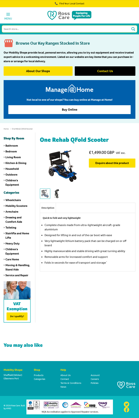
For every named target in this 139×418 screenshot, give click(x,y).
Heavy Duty (12, 243)
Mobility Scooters (16, 206)
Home (6, 128)
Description (47, 208)
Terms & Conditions (70, 383)
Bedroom (11, 151)
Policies (94, 383)
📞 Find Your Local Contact (69, 3)
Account (95, 375)
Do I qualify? (17, 316)
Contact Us (105, 71)
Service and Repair (16, 275)
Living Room (13, 157)
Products (38, 375)
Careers (95, 379)
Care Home (12, 259)
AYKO (8, 408)
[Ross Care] (69, 15)
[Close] (126, 5)
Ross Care (15, 405)
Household (12, 169)
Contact (64, 379)
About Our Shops (38, 71)
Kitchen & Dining (15, 163)
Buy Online (69, 109)
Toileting (10, 227)
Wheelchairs (13, 200)
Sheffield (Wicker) (13, 375)
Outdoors (11, 174)
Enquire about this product (112, 163)
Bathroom (11, 146)
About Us (65, 375)
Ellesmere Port (11, 378)
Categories (39, 379)
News (63, 387)
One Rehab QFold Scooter (22, 128)
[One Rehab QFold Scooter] (45, 193)
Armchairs (11, 212)
